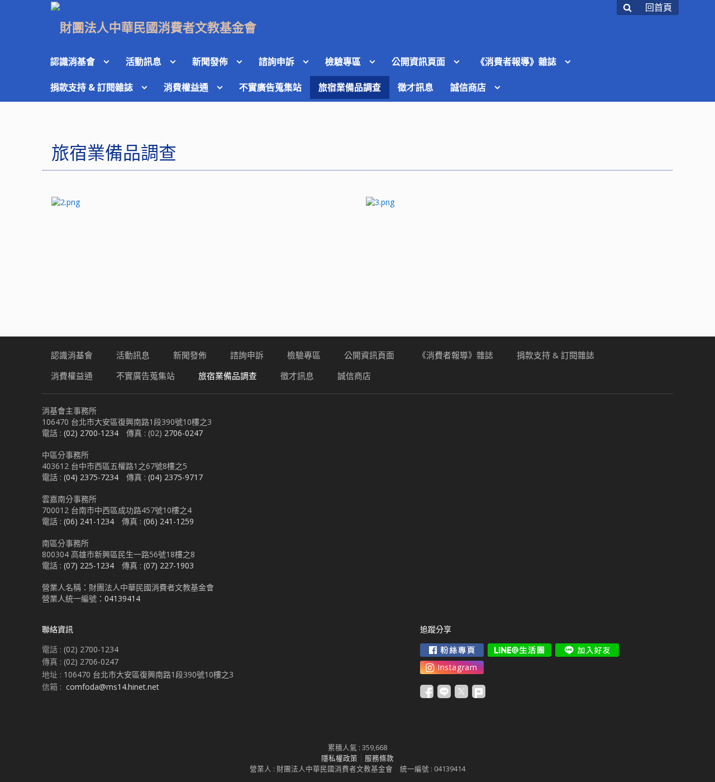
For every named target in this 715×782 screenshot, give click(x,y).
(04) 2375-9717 (175, 477)
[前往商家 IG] (452, 667)
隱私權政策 (339, 758)
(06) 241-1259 (169, 521)
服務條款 (379, 758)
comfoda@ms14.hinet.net (112, 686)
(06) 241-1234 (89, 521)
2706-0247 (183, 433)
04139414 (122, 598)
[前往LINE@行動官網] (519, 650)
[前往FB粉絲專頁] (452, 650)
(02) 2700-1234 (91, 433)
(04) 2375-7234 (91, 477)
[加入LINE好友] (587, 650)
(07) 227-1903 (169, 565)
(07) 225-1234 (89, 565)
